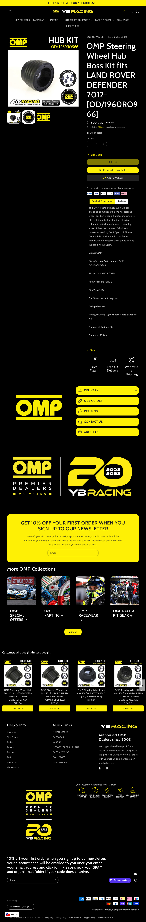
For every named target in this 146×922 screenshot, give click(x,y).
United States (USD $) (19, 906)
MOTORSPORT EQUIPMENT (66, 747)
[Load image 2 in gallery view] (28, 117)
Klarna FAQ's (13, 767)
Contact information (105, 918)
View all (73, 632)
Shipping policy (90, 918)
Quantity (90, 138)
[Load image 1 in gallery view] (14, 117)
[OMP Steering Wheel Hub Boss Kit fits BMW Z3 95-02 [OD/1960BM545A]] (91, 673)
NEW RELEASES (60, 732)
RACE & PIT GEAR (61, 752)
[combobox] (12, 914)
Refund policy (47, 918)
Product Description (102, 201)
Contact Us (12, 762)
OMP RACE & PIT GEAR (124, 613)
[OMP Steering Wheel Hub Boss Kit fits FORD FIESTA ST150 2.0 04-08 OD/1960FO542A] (17, 673)
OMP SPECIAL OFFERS (17, 615)
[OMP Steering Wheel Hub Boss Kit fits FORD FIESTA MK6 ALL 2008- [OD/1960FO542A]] (54, 673)
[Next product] (142, 685)
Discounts (11, 752)
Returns (10, 747)
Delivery (11, 742)
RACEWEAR (58, 737)
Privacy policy (61, 918)
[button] (10, 11)
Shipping (102, 127)
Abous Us (11, 732)
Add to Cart (18, 708)
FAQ (9, 757)
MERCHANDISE (60, 762)
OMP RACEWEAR (88, 613)
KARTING (57, 742)
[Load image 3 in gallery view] (43, 117)
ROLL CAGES (59, 757)
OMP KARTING (52, 613)
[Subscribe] (95, 553)
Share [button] (92, 350)
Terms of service (75, 918)
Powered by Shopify (32, 918)
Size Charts (12, 737)
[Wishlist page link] (124, 11)
